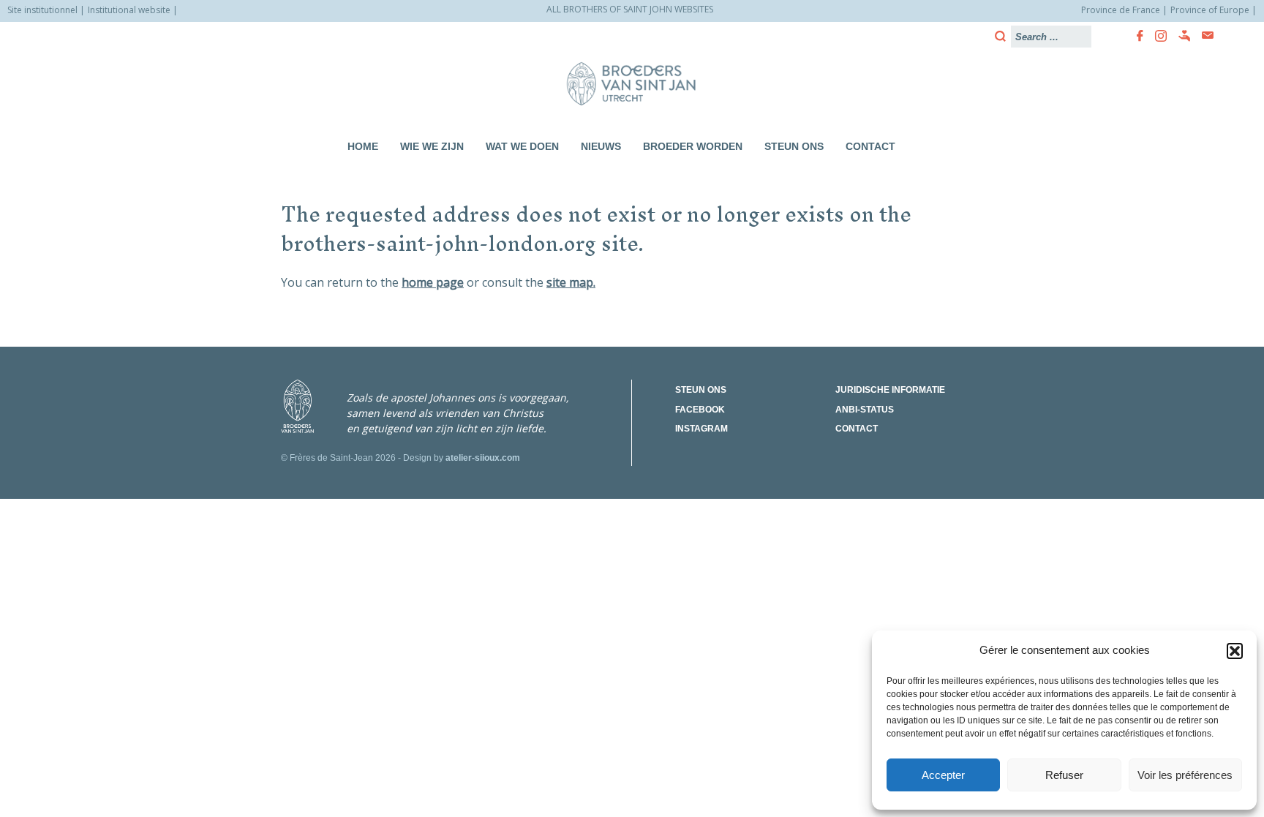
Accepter (943, 775)
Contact (870, 146)
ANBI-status (864, 409)
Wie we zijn (432, 146)
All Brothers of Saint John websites (629, 9)
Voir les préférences (1185, 775)
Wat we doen (522, 146)
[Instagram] (1156, 36)
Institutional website (129, 10)
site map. (570, 282)
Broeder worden (692, 146)
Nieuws (601, 146)
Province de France (1120, 10)
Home (362, 146)
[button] (1234, 651)
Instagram (701, 428)
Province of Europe (1209, 10)
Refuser (1064, 775)
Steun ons (794, 146)
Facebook (700, 409)
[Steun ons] (1180, 36)
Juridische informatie (890, 390)
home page (433, 282)
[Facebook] (1135, 36)
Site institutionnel (42, 10)
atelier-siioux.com (482, 458)
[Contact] (1203, 35)
